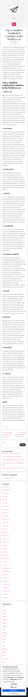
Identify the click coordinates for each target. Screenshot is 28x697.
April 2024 (4, 512)
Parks (3, 655)
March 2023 (5, 532)
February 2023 (5, 535)
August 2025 (5, 493)
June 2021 (4, 545)
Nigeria (4, 652)
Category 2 (5, 619)
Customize (14, 684)
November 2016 (6, 591)
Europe (4, 636)
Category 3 (5, 623)
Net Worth (4, 649)
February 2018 (5, 578)
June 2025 (4, 496)
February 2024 (5, 519)
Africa (3, 606)
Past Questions (5, 658)
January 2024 (5, 522)
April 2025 (4, 503)
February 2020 (5, 558)
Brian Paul (19, 44)
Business (4, 613)
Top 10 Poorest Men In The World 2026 (11, 456)
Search (4, 442)
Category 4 (5, 626)
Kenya (3, 645)
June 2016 (4, 597)
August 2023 (5, 525)
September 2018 (6, 571)
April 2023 (4, 529)
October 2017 (5, 587)
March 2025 (5, 506)
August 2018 (5, 574)
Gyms (3, 642)
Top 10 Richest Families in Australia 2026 (12, 453)
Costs (3, 629)
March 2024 (5, 516)
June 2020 (4, 548)
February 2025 (5, 509)
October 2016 (5, 594)
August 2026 (5, 486)
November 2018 (6, 568)
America (4, 610)
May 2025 (4, 499)
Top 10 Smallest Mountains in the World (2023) (7, 434)
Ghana (3, 639)
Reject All (14, 687)
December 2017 (6, 581)
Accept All (13, 690)
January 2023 (5, 538)
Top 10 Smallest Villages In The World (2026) (13, 459)
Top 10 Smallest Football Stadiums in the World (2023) (20, 434)
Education (4, 632)
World (7, 427)
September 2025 (6, 490)
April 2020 (4, 551)
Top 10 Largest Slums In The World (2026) (12, 468)
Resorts (4, 662)
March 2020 (5, 555)
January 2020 (5, 561)
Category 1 (4, 616)
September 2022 (6, 542)
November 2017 (6, 584)
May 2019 (4, 564)
